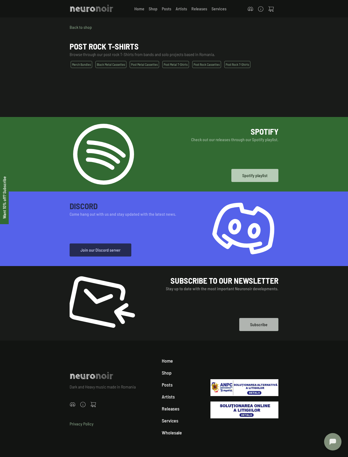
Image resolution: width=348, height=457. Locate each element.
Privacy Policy (82, 423)
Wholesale (172, 433)
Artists (181, 8)
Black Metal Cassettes (111, 64)
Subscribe (259, 324)
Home (139, 8)
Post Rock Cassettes (207, 64)
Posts (166, 8)
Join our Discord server (100, 249)
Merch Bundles (81, 64)
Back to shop (81, 27)
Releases (199, 8)
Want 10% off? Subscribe (4, 197)
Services (219, 8)
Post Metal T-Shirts (176, 64)
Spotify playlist (255, 175)
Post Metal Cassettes (144, 64)
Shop (153, 8)
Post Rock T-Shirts (237, 64)
